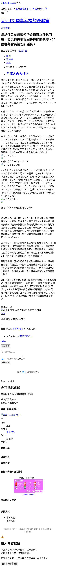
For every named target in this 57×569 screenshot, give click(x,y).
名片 (8, 62)
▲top (3, 341)
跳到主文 (5, 28)
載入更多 (5, 346)
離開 (15, 564)
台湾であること (24, 336)
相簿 (8, 56)
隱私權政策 (47, 529)
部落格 (9, 59)
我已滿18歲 (6, 564)
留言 (21, 329)
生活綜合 (23, 51)
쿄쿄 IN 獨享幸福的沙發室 (25, 20)
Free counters (28, 494)
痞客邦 (15, 329)
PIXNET (12, 529)
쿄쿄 (3, 313)
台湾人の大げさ (17, 74)
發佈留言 (5, 362)
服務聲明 (28, 532)
